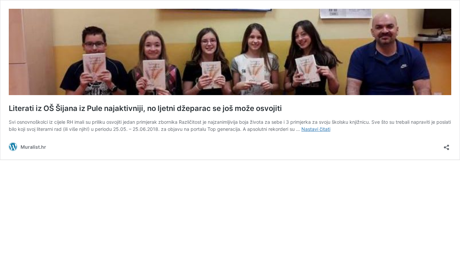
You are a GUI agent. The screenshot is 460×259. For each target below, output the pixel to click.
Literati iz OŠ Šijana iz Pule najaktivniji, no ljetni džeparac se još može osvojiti (145, 108)
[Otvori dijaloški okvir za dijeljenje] (446, 145)
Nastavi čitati (315, 129)
